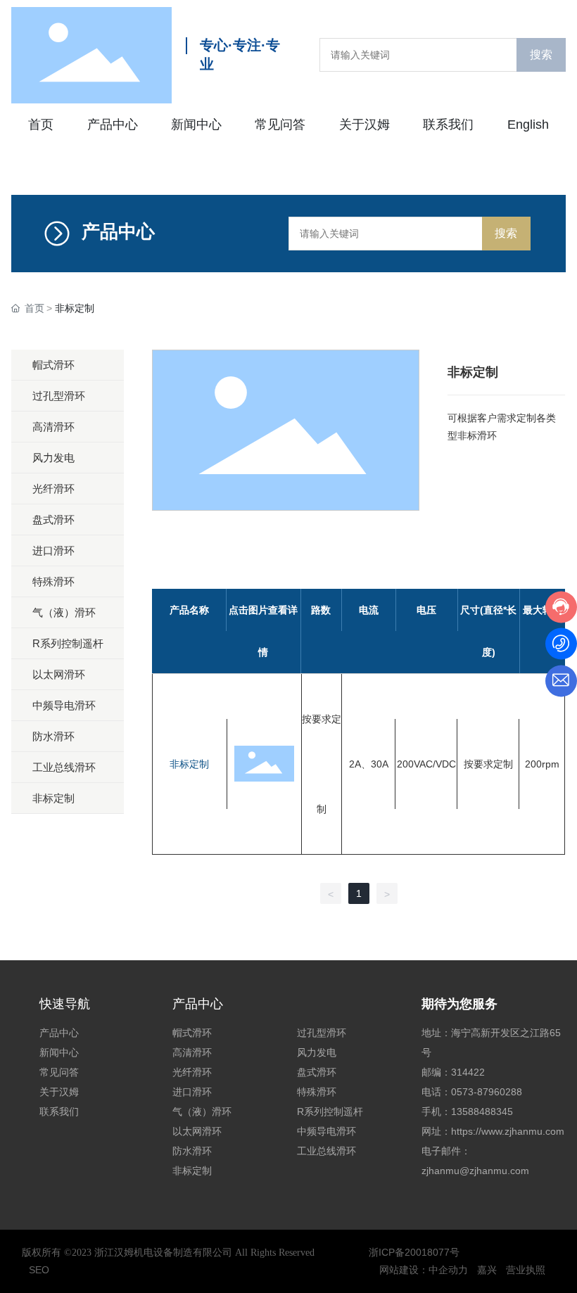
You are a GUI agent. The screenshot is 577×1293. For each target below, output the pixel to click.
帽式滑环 (192, 1032)
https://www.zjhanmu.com (507, 1131)
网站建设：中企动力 (423, 1269)
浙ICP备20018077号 (414, 1252)
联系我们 (59, 1111)
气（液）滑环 (202, 1111)
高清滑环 (192, 1052)
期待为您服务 (459, 1004)
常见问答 (59, 1072)
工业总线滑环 (326, 1151)
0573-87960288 (486, 1091)
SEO (39, 1269)
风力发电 (316, 1052)
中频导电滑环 (326, 1131)
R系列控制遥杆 (330, 1111)
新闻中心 (59, 1052)
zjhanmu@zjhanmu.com (475, 1170)
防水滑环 (192, 1151)
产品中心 (59, 1032)
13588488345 (483, 1111)
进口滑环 (192, 1091)
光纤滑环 (192, 1072)
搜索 (541, 54)
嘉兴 (487, 1269)
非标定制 (189, 764)
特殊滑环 (316, 1091)
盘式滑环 (316, 1072)
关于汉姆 (59, 1091)
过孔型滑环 (321, 1032)
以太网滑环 (197, 1131)
